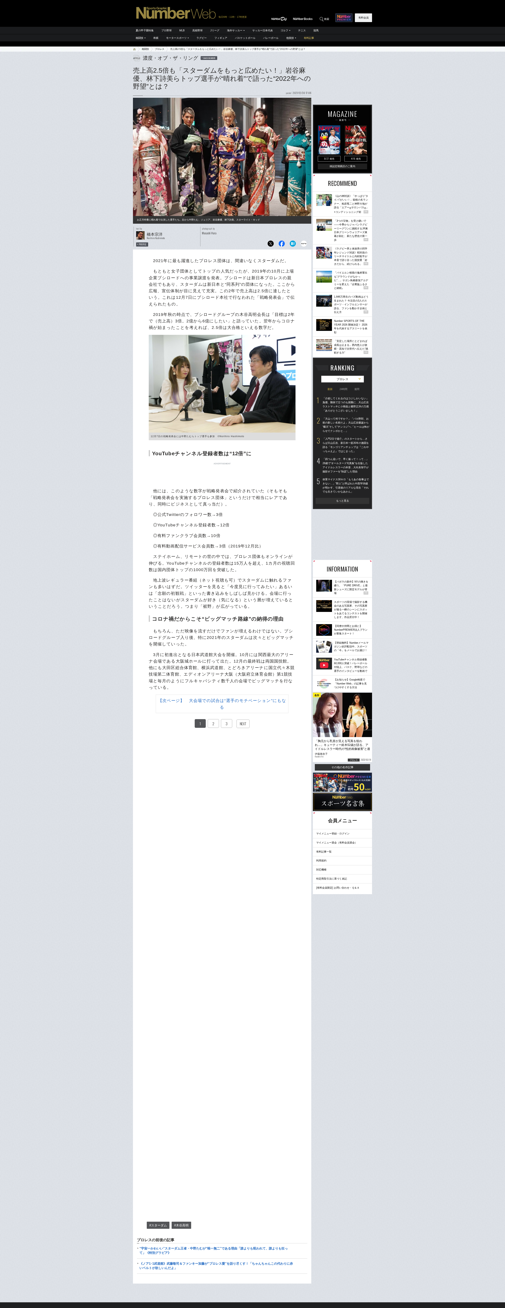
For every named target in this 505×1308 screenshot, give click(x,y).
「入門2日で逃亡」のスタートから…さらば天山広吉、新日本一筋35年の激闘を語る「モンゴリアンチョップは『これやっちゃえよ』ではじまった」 (346, 444)
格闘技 (139, 37)
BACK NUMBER (209, 58)
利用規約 (321, 860)
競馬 (316, 30)
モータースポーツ (176, 37)
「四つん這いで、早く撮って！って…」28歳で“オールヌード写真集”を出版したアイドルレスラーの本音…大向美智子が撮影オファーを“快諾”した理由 (346, 465)
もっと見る (342, 500)
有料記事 (309, 37)
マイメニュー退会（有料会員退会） (336, 842)
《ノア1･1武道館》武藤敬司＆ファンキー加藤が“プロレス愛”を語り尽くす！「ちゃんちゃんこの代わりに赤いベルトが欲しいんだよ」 (216, 1266)
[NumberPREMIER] (344, 17)
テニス (302, 30)
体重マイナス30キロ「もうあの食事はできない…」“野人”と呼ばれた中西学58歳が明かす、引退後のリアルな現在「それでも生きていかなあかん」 (346, 485)
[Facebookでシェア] (282, 244)
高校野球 (197, 30)
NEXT (243, 723)
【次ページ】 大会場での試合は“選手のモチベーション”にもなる (222, 703)
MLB (182, 30)
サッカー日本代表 (262, 30)
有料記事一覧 (324, 851)
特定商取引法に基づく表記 (331, 878)
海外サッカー (234, 30)
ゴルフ (284, 30)
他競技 (290, 37)
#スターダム (158, 1225)
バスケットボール (245, 37)
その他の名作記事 (342, 767)
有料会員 (363, 17)
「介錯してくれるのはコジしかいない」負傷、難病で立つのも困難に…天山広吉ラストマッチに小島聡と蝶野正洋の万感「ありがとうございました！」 (346, 404)
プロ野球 (166, 30)
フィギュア (220, 37)
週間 (356, 389)
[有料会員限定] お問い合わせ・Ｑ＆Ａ (337, 887)
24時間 (343, 389)
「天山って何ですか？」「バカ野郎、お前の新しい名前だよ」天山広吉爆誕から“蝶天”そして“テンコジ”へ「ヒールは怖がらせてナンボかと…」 (346, 424)
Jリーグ (214, 30)
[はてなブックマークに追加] (293, 244)
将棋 (155, 37)
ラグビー (201, 37)
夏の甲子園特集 (145, 30)
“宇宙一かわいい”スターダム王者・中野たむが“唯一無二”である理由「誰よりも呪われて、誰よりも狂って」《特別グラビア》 (213, 1250)
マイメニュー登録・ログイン (333, 833)
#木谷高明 (181, 1225)
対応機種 (321, 869)
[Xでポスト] (270, 244)
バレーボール (271, 37)
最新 (330, 389)
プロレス (159, 49)
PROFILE (143, 244)
